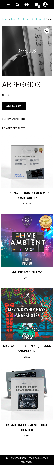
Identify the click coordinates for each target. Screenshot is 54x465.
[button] (46, 31)
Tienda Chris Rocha (19, 19)
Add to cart (13, 105)
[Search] (17, 4)
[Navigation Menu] (8, 4)
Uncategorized (38, 19)
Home (26, 4)
